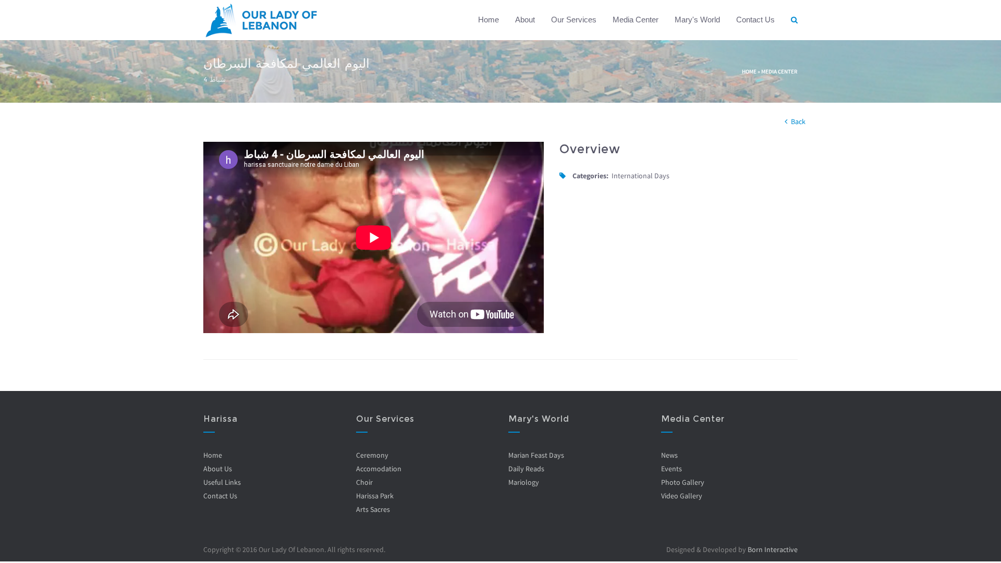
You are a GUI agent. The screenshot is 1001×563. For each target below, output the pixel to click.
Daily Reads (526, 468)
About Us (217, 468)
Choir (364, 482)
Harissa (220, 419)
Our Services (573, 19)
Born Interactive (773, 549)
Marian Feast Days (536, 455)
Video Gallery (681, 495)
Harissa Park (375, 495)
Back (798, 121)
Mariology (523, 482)
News (669, 455)
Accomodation (378, 468)
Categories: (590, 175)
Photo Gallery (682, 482)
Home (488, 19)
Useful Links (222, 482)
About (525, 19)
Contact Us (755, 19)
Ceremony (372, 455)
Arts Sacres (373, 509)
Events (671, 468)
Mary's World (697, 19)
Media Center (635, 19)
